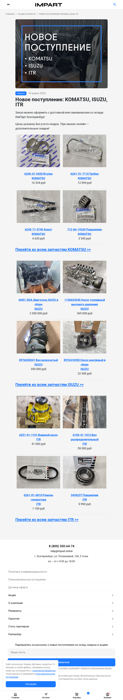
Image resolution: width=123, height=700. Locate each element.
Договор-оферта (18, 587)
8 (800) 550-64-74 (61, 546)
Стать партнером (18, 626)
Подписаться (61, 662)
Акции (12, 595)
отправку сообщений (69, 668)
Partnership (14, 634)
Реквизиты (14, 610)
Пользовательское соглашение (27, 579)
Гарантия (13, 618)
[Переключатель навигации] (8, 4)
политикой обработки (44, 670)
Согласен (30, 684)
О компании (15, 603)
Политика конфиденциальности (27, 571)
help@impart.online (62, 551)
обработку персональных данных (96, 668)
